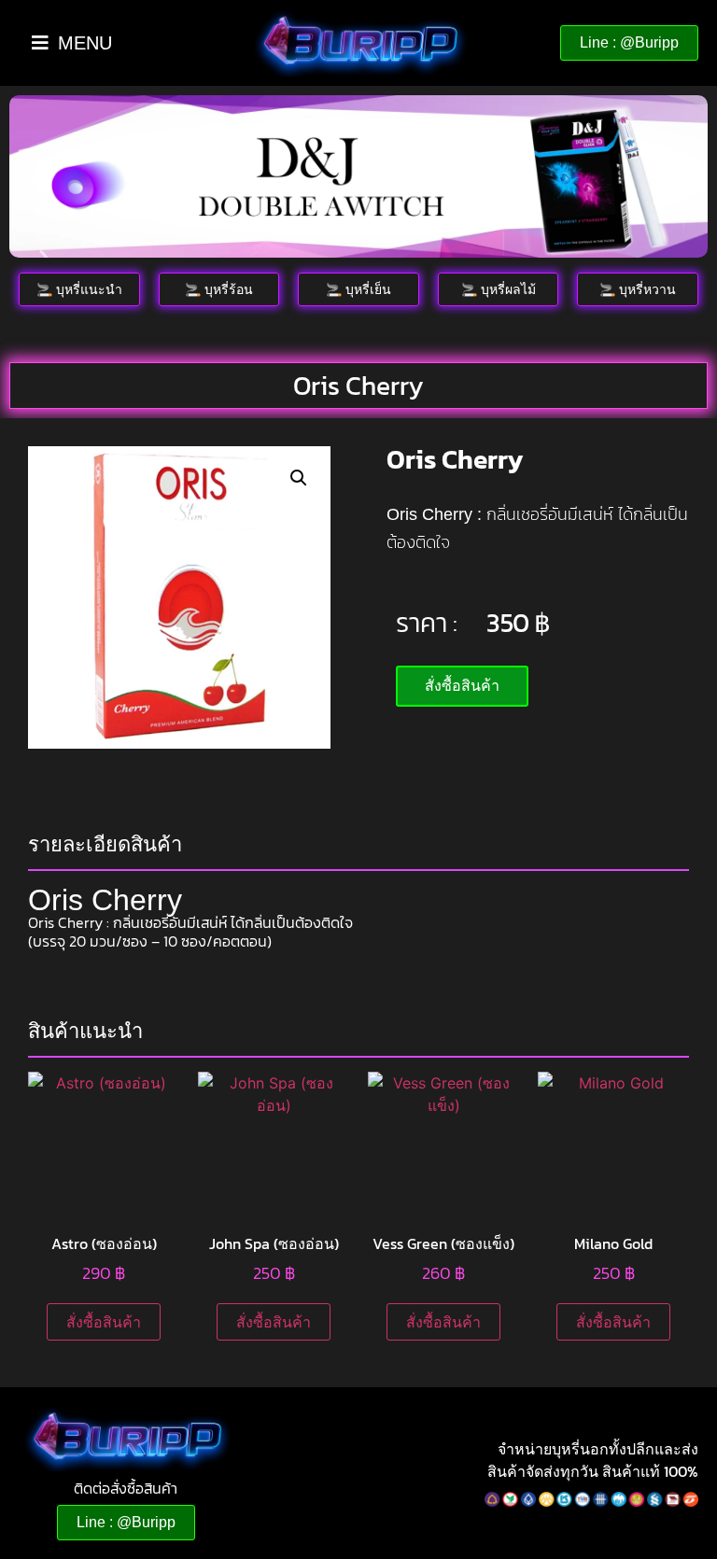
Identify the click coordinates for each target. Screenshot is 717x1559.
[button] (299, 478)
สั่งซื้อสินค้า (103, 1322)
